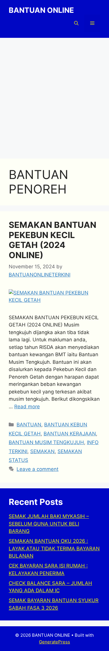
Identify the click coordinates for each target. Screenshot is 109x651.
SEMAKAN (42, 451)
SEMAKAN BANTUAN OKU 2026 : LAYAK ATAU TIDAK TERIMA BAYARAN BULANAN (54, 548)
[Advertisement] (54, 95)
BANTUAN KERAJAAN (70, 434)
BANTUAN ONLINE (41, 10)
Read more (27, 406)
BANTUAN (29, 425)
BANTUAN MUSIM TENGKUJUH (46, 442)
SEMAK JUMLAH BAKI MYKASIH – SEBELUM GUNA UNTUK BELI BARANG (49, 523)
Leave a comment (37, 469)
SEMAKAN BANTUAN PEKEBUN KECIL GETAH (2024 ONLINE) (52, 240)
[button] (76, 23)
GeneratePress (54, 642)
